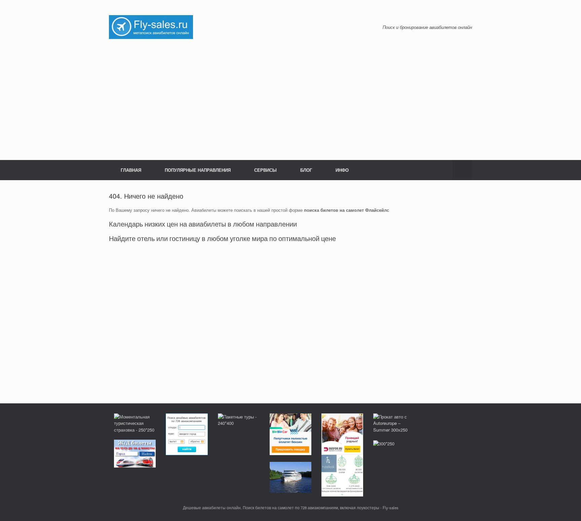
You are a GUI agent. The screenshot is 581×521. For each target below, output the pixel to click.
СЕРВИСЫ (265, 170)
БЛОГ (306, 170)
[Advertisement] (290, 99)
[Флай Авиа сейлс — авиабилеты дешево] (151, 26)
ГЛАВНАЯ (131, 170)
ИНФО (342, 170)
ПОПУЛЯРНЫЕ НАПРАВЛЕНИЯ (198, 170)
